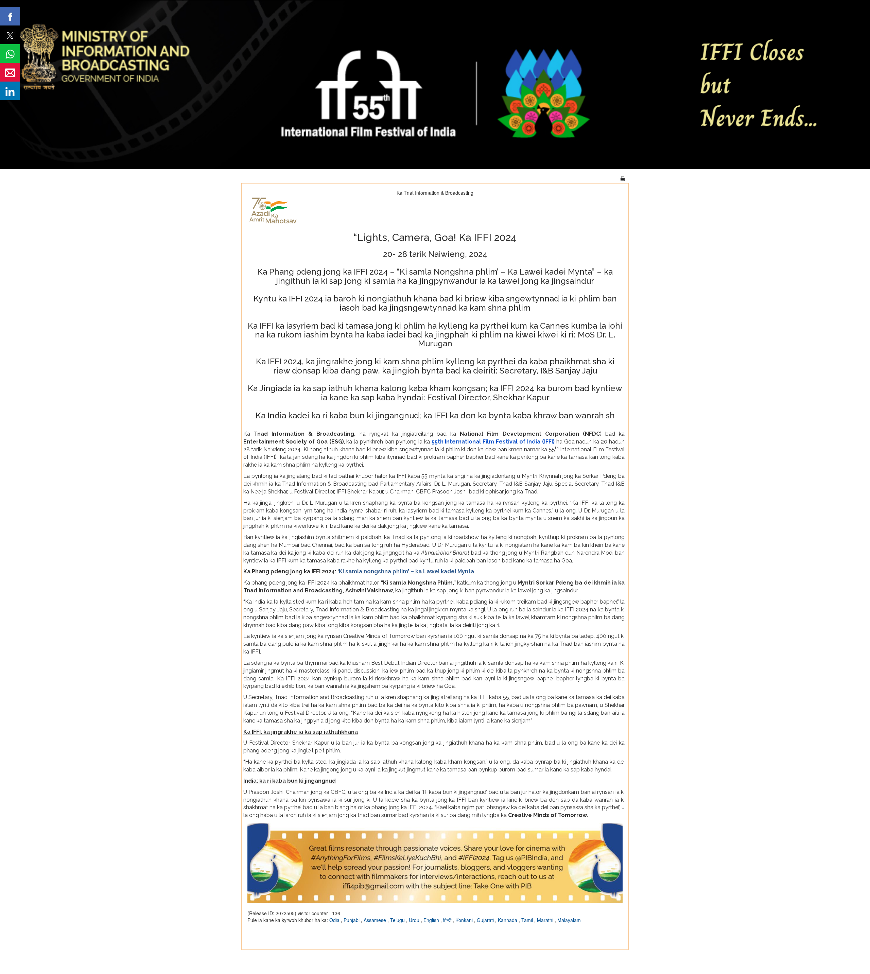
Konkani (464, 920)
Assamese (375, 920)
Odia (335, 920)
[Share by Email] (10, 72)
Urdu (415, 920)
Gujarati (486, 920)
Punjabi (352, 920)
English (431, 920)
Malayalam (569, 920)
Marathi (546, 920)
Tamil (527, 920)
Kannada (508, 920)
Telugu (398, 920)
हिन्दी (448, 920)
